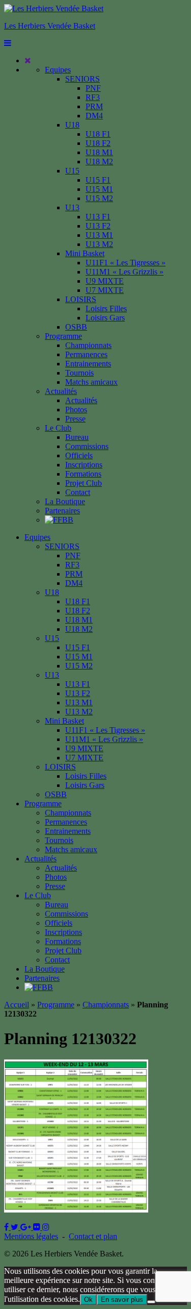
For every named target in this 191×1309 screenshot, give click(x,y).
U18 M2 (99, 161)
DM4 (94, 115)
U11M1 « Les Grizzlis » (124, 271)
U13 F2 (98, 225)
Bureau (77, 437)
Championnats (88, 345)
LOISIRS (80, 299)
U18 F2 (98, 143)
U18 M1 (99, 152)
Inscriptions (83, 464)
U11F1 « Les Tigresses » (126, 262)
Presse (75, 418)
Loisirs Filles (106, 308)
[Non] (151, 1301)
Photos (76, 409)
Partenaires (62, 510)
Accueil (16, 1004)
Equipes (58, 69)
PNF (93, 88)
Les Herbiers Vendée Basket (49, 25)
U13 (72, 207)
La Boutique (65, 501)
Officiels (79, 455)
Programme (63, 336)
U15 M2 (99, 198)
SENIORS (82, 79)
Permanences (86, 354)
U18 (72, 124)
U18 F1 (98, 134)
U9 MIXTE (105, 281)
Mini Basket (84, 253)
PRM (94, 106)
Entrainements (88, 363)
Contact (77, 492)
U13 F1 (98, 216)
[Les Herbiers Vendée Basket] (53, 8)
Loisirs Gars (105, 317)
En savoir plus (122, 1299)
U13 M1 (99, 235)
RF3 (93, 97)
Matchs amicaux (91, 382)
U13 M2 (99, 244)
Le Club (58, 428)
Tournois (79, 372)
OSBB (76, 327)
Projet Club (83, 483)
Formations (83, 474)
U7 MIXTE (105, 290)
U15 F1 (98, 180)
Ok (88, 1299)
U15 (72, 170)
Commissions (86, 446)
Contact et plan (93, 1236)
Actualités (61, 391)
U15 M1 (99, 189)
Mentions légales (31, 1236)
